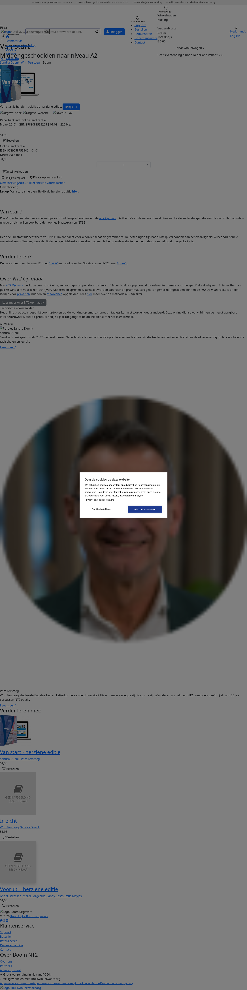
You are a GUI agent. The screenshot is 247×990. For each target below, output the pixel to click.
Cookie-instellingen (102, 509)
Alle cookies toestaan (145, 509)
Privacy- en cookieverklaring (99, 499)
